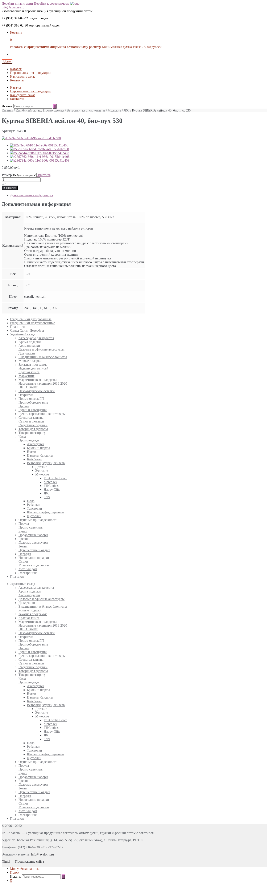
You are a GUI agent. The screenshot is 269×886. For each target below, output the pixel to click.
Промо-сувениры (30, 527)
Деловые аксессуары (33, 542)
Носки (31, 451)
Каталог (16, 69)
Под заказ (17, 576)
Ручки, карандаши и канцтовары (42, 414)
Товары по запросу (32, 432)
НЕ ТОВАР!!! (28, 387)
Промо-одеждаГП (31, 398)
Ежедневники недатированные (32, 323)
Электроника (27, 573)
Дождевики (26, 353)
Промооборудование (33, 402)
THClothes (51, 485)
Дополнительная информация (31, 195)
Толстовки (34, 508)
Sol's (47, 497)
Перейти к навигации (17, 3)
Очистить (43, 175)
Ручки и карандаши (32, 410)
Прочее (23, 406)
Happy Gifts (52, 489)
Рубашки (33, 504)
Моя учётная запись (24, 868)
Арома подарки (29, 342)
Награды (24, 554)
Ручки (22, 531)
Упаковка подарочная (33, 565)
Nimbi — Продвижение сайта (23, 861)
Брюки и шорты (38, 448)
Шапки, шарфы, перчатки (45, 512)
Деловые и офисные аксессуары (41, 349)
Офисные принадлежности (37, 520)
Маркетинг (26, 376)
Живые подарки (30, 361)
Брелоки (24, 539)
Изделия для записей (33, 368)
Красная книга (29, 372)
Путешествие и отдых (34, 550)
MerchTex (50, 482)
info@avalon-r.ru (13, 7)
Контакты (17, 80)
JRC (126, 110)
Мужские (114, 110)
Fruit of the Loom (55, 478)
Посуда (23, 523)
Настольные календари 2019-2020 (42, 383)
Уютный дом (27, 569)
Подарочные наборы (33, 535)
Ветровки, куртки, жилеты (86, 110)
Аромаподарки (29, 345)
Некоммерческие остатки (36, 391)
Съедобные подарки (32, 425)
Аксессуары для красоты (36, 338)
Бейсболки (34, 459)
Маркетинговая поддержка (37, 379)
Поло (30, 501)
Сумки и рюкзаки (31, 421)
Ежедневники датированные (30, 319)
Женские (41, 470)
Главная (7, 110)
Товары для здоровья (33, 429)
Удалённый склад (28, 110)
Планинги (17, 326)
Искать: (7, 106)
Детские (41, 467)
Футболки (34, 516)
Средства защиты (31, 417)
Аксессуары (35, 444)
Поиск (14, 872)
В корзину (9, 187)
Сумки (23, 561)
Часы (22, 436)
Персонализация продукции (30, 72)
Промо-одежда (53, 110)
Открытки (25, 395)
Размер (7, 175)
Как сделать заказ (22, 76)
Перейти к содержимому (51, 3)
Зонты (23, 546)
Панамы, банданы (40, 455)
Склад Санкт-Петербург (27, 330)
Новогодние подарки (33, 557)
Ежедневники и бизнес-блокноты (42, 357)
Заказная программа (32, 364)
